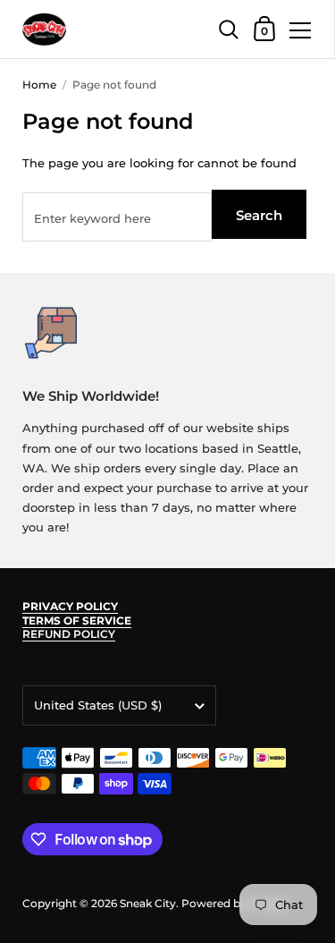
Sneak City (148, 903)
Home (39, 84)
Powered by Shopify (235, 903)
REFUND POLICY (68, 634)
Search (259, 215)
